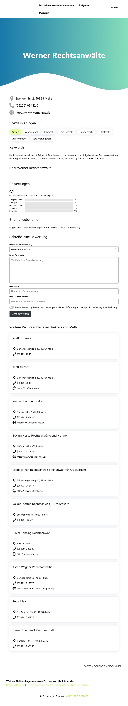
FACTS (87, 666)
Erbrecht (48, 132)
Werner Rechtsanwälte (27, 401)
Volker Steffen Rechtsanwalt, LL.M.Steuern (40, 504)
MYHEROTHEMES (78, 696)
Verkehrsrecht (19, 138)
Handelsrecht (86, 132)
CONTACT (99, 666)
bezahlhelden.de (15, 684)
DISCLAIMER (114, 666)
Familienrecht (66, 132)
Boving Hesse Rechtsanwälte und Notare (39, 435)
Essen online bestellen (57, 684)
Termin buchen (34, 684)
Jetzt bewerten (20, 314)
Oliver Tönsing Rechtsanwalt (31, 533)
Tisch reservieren (80, 684)
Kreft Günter (20, 367)
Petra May (19, 601)
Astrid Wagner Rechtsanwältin (32, 567)
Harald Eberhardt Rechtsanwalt (33, 630)
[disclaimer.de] (21, 9)
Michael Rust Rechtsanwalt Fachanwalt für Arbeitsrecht (49, 469)
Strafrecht (105, 132)
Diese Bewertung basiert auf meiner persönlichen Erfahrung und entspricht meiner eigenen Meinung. (66, 307)
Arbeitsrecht (31, 132)
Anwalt (15, 132)
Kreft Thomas (21, 338)
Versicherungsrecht (42, 138)
